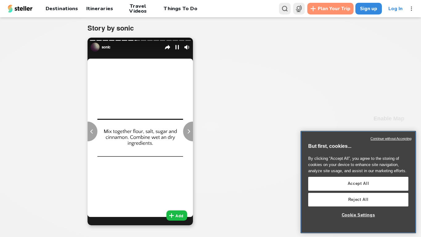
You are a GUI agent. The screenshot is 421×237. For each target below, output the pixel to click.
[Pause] (177, 47)
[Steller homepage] (20, 9)
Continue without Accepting (390, 138)
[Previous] (92, 131)
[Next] (188, 131)
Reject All (358, 199)
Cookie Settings (358, 215)
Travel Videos (138, 8)
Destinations (62, 8)
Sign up (368, 9)
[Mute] (187, 47)
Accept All (358, 183)
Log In (395, 9)
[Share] (168, 47)
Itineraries (99, 8)
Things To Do (180, 8)
